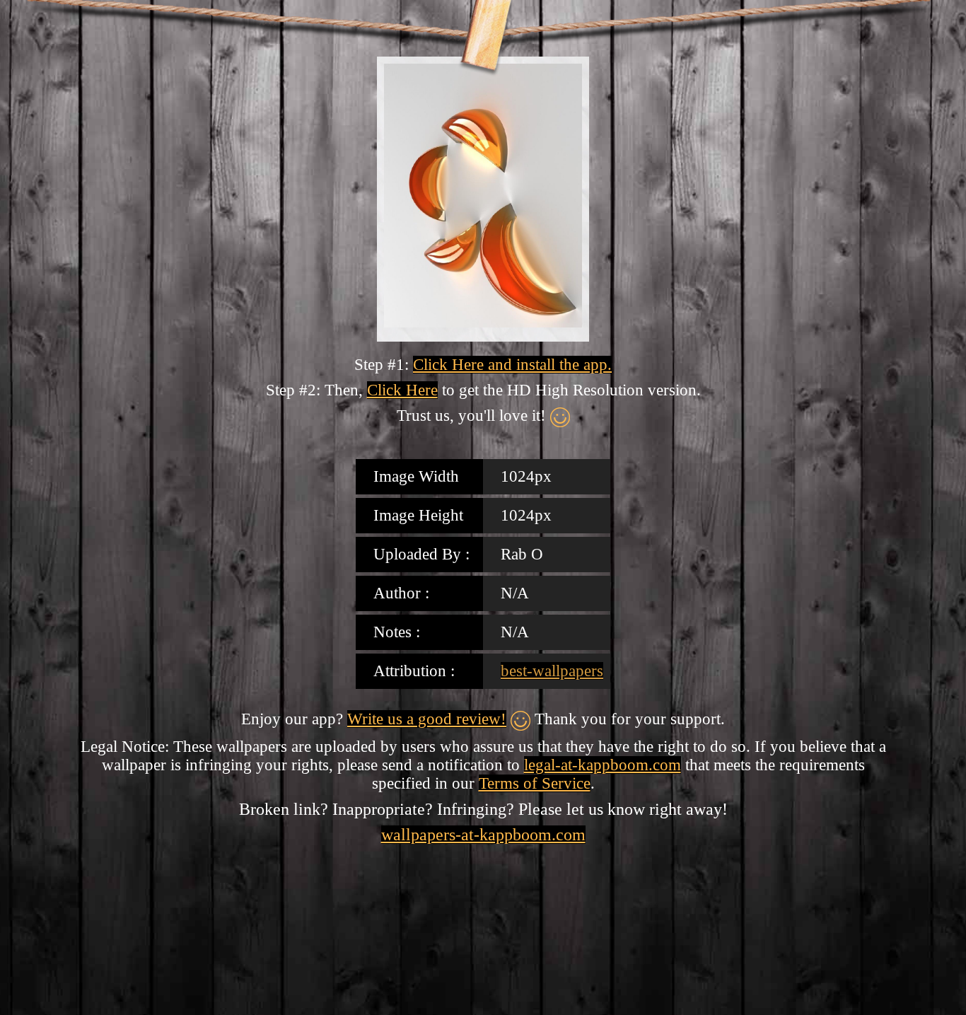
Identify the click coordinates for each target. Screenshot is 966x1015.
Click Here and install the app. (512, 364)
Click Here (402, 390)
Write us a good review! (426, 719)
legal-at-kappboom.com (602, 765)
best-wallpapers (552, 671)
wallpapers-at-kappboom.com (483, 834)
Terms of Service (534, 783)
